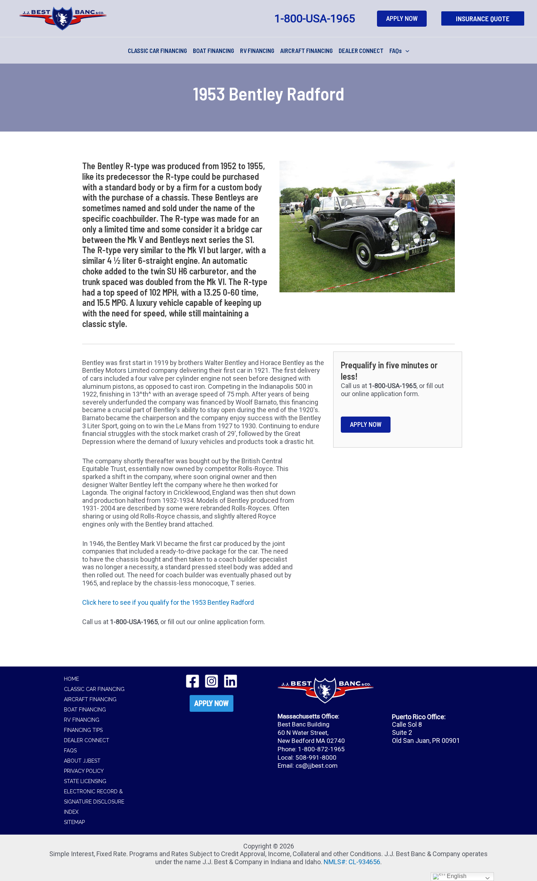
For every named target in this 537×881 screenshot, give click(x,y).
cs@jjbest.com (317, 765)
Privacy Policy (84, 771)
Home (71, 679)
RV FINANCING (257, 50)
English (455, 876)
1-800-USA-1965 (314, 18)
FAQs (395, 50)
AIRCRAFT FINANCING (306, 50)
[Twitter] (211, 681)
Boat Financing (85, 710)
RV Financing (81, 720)
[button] (482, 18)
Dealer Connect (86, 740)
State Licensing (85, 781)
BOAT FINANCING (213, 50)
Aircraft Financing (90, 699)
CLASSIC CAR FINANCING (157, 50)
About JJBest (82, 761)
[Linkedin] (230, 681)
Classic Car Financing (94, 689)
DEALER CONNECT (361, 50)
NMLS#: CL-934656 (352, 862)
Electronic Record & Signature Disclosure (94, 797)
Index (71, 812)
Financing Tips (83, 730)
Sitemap (74, 822)
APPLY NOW (211, 703)
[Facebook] (192, 681)
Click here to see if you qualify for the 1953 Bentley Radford (168, 602)
